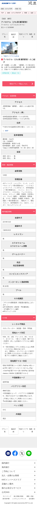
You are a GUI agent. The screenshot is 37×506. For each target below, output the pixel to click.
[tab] (4, 35)
